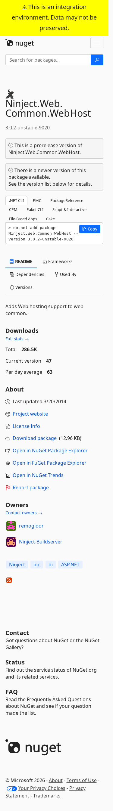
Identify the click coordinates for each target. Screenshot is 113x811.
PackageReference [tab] (66, 200)
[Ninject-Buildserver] (11, 542)
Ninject (17, 564)
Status (15, 662)
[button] (89, 229)
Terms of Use (82, 780)
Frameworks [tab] (60, 261)
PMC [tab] (37, 200)
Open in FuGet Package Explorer (49, 463)
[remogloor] (11, 526)
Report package (31, 487)
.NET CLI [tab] (16, 200)
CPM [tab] (13, 209)
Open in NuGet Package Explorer (50, 450)
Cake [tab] (50, 218)
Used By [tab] (67, 274)
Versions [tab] (23, 287)
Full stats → (17, 339)
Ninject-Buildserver (40, 541)
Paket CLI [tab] (35, 209)
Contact (17, 633)
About (56, 780)
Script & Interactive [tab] (69, 209)
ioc (36, 564)
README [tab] (23, 261)
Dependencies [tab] (29, 274)
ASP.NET (70, 564)
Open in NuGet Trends (38, 475)
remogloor (31, 525)
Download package (35, 438)
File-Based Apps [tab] (23, 218)
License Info (26, 426)
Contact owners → (23, 512)
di (51, 564)
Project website (30, 413)
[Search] (97, 59)
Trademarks (47, 795)
